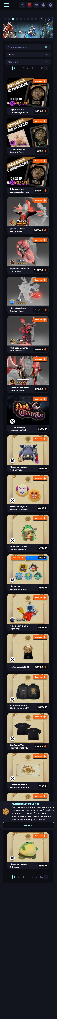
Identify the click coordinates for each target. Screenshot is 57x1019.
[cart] (36, 5)
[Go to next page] (46, 68)
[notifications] (43, 5)
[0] (36, 5)
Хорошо (28, 825)
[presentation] (29, 5)
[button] (6, 5)
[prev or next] (41, 19)
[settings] (22, 5)
